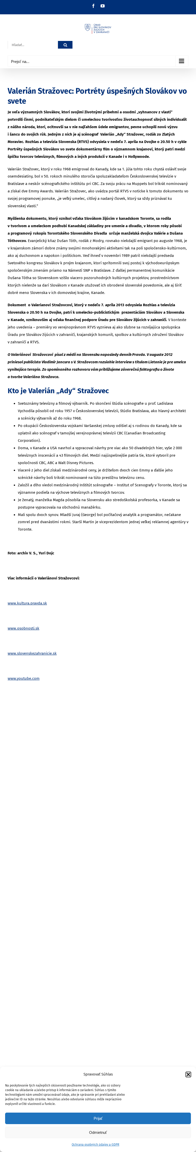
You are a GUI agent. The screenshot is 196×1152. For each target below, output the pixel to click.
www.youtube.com (24, 678)
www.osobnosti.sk (23, 628)
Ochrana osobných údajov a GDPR (95, 1144)
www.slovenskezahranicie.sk (32, 653)
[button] (188, 1074)
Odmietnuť (98, 1132)
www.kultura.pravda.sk (27, 603)
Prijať (98, 1118)
